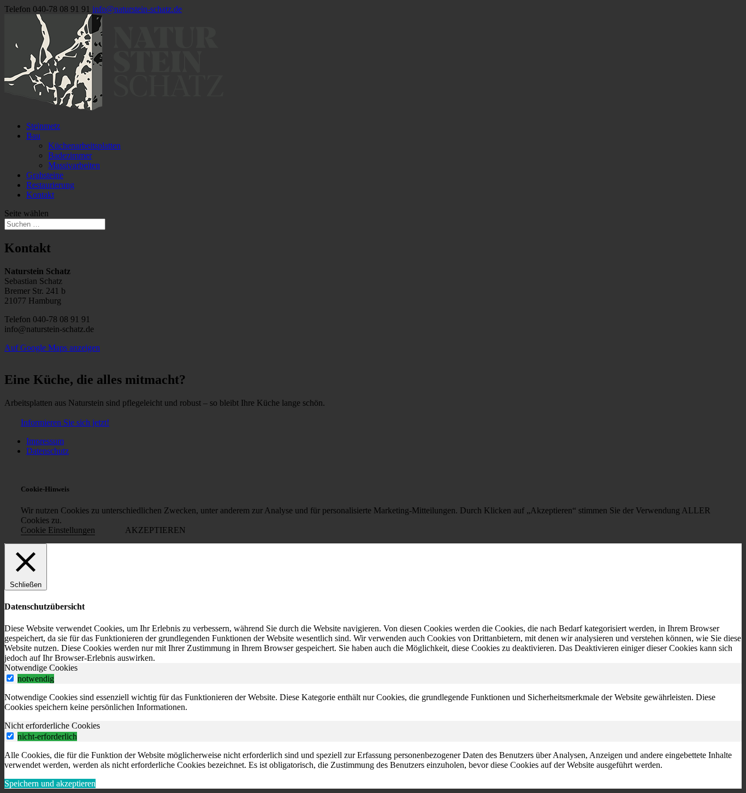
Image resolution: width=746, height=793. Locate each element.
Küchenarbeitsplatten (84, 145)
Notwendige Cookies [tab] (41, 667)
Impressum (45, 441)
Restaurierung (50, 185)
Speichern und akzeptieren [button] (50, 783)
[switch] (10, 678)
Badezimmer (70, 155)
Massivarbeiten (74, 165)
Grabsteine (44, 175)
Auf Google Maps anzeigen (52, 347)
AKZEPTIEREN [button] (155, 530)
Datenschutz (47, 450)
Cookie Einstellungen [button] (58, 530)
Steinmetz (43, 126)
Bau (33, 135)
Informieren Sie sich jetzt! (65, 422)
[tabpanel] (373, 702)
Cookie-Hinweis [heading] (45, 489)
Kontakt (40, 194)
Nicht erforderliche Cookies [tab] (52, 725)
